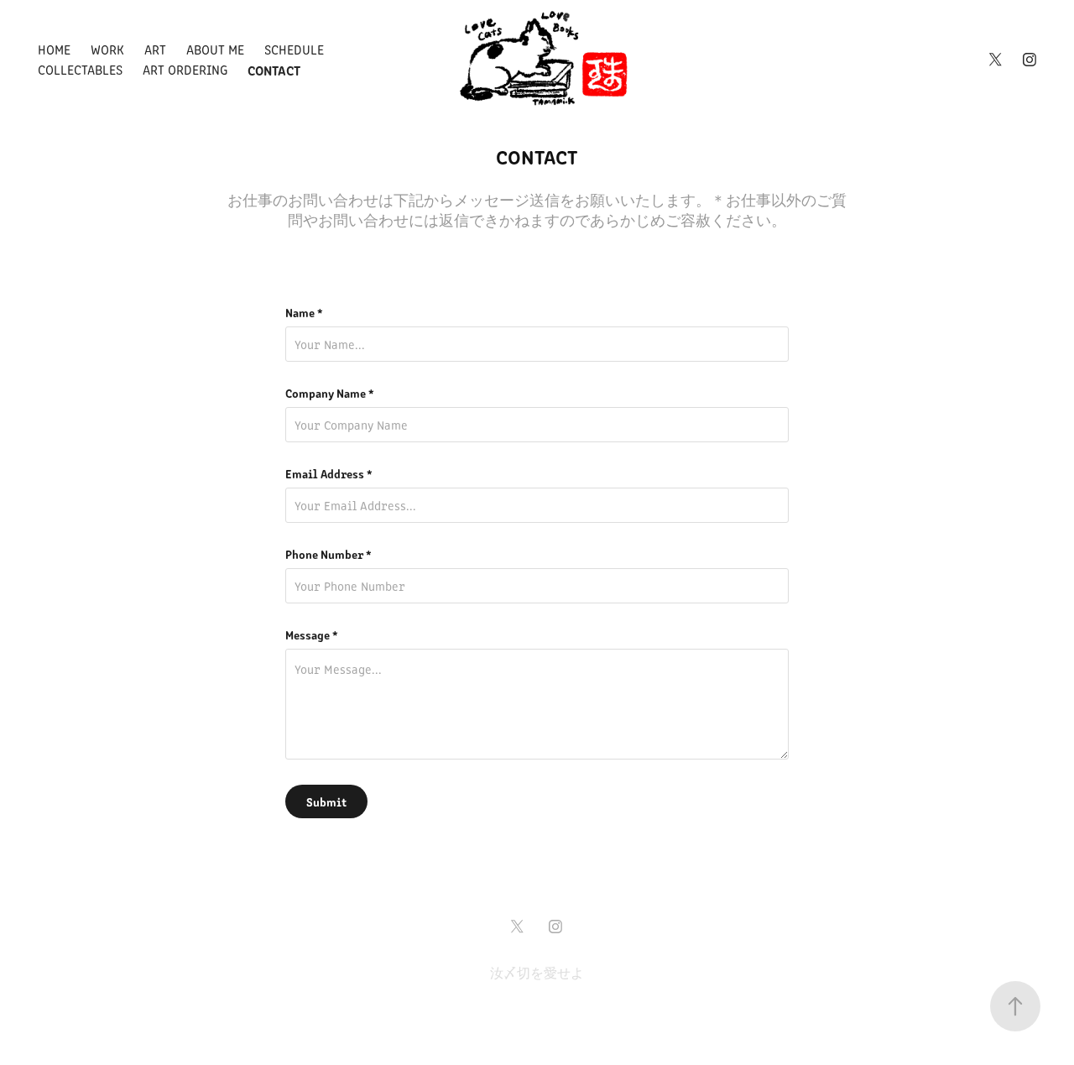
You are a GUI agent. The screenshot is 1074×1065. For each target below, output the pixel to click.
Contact (274, 69)
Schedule (294, 49)
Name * (304, 312)
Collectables (80, 69)
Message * (311, 634)
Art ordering (185, 69)
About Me (215, 49)
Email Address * (329, 473)
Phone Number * (328, 554)
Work (107, 49)
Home (54, 49)
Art (155, 49)
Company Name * (329, 393)
